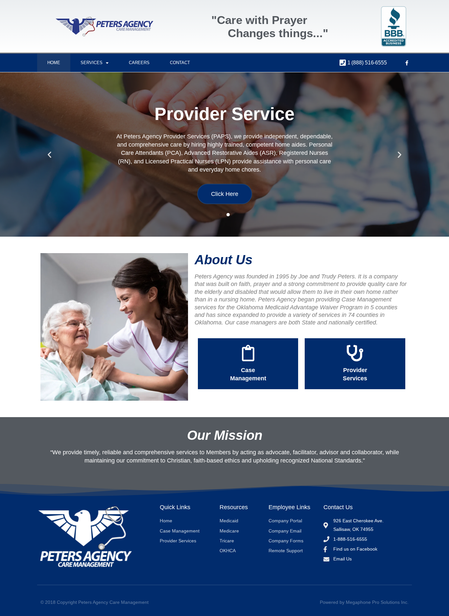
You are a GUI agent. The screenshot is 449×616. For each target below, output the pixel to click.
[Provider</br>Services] (355, 353)
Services (92, 62)
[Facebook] (407, 63)
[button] (49, 155)
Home (53, 62)
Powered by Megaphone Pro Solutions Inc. (364, 602)
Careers (139, 62)
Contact (180, 62)
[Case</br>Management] (248, 353)
